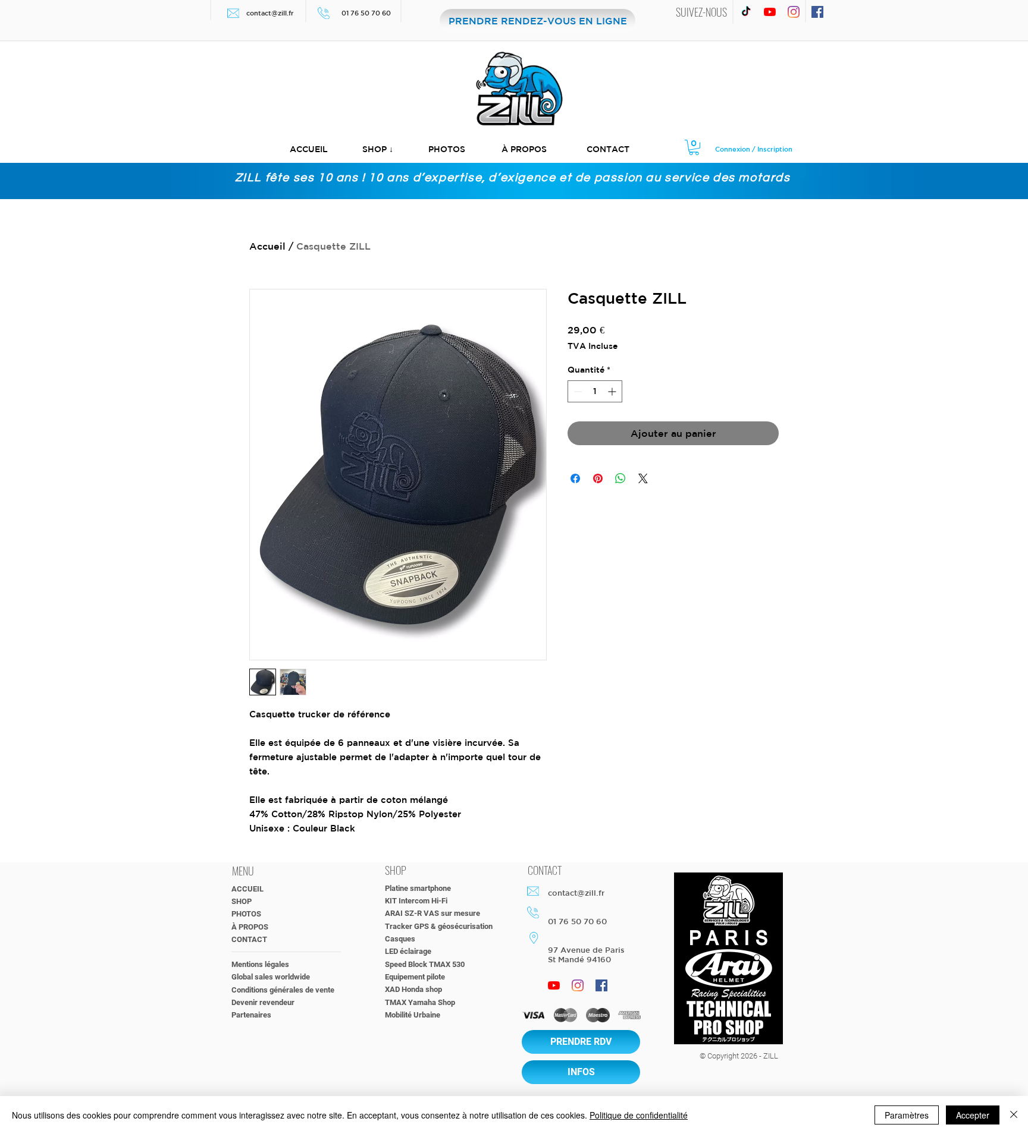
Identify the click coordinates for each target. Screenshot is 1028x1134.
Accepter (972, 1115)
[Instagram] (794, 12)
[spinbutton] (595, 391)
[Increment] (613, 391)
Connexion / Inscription (753, 149)
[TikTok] (746, 12)
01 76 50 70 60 (367, 13)
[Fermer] (1014, 1114)
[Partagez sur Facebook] (575, 478)
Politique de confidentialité (639, 1115)
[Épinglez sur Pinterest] (598, 478)
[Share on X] (643, 478)
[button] (377, 149)
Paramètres (907, 1115)
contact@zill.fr (270, 13)
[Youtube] (770, 12)
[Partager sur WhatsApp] (620, 478)
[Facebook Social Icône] (817, 12)
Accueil (267, 246)
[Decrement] (576, 391)
